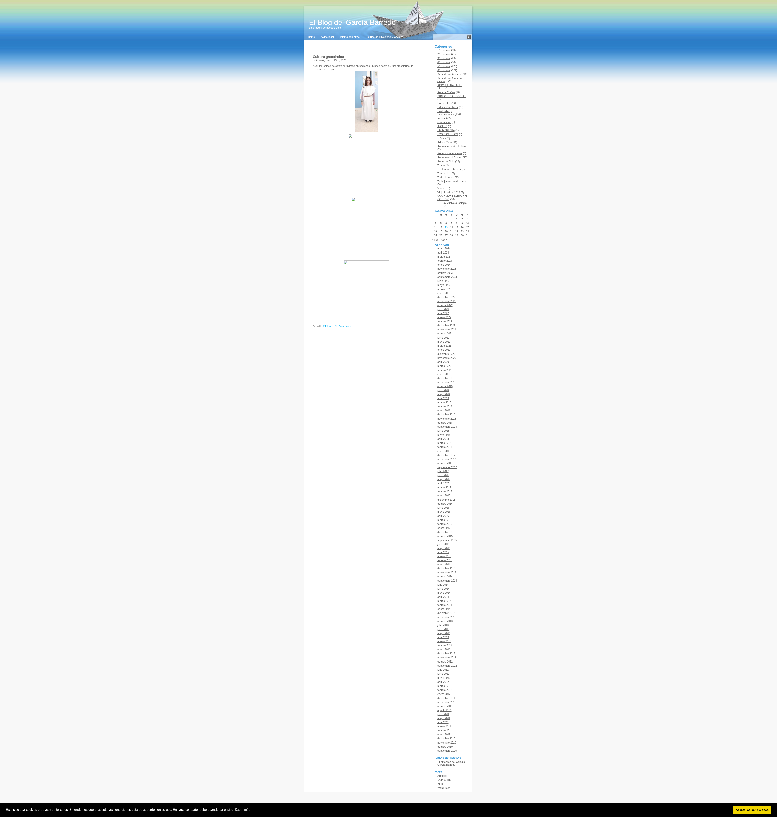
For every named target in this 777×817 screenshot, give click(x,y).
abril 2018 (443, 438)
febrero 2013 (444, 645)
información (444, 122)
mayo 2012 (443, 677)
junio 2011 (443, 714)
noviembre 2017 (446, 459)
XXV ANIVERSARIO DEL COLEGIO (452, 198)
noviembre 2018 (446, 418)
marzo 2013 (444, 641)
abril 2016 (443, 515)
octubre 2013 (445, 621)
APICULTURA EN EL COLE (449, 87)
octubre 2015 (445, 536)
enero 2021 (443, 349)
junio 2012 (443, 673)
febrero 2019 (444, 406)
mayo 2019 (443, 394)
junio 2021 (443, 337)
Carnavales (444, 103)
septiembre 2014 (447, 580)
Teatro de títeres (451, 169)
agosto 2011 (444, 710)
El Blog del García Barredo (352, 22)
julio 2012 (443, 669)
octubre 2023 (445, 272)
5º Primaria (443, 66)
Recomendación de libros (452, 146)
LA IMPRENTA (446, 130)
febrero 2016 (444, 523)
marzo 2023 (444, 289)
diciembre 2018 (446, 414)
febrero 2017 (444, 491)
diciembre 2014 (446, 568)
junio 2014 (443, 588)
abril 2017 (443, 483)
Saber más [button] (242, 809)
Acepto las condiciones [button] (752, 809)
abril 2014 (443, 596)
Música (441, 138)
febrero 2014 (444, 604)
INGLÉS (442, 126)
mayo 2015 (443, 548)
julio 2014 (443, 584)
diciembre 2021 (446, 325)
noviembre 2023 (446, 268)
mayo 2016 (443, 511)
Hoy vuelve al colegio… (455, 203)
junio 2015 (443, 544)
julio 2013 (443, 625)
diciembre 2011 (446, 698)
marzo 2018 (444, 442)
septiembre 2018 (447, 426)
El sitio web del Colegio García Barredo (451, 763)
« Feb (435, 239)
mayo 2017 (443, 479)
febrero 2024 (444, 260)
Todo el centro (445, 177)
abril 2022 (443, 313)
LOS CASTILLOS (447, 134)
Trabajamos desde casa (451, 181)
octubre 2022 (445, 305)
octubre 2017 (445, 463)
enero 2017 (443, 495)
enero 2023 (443, 293)
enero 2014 (443, 608)
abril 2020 (443, 361)
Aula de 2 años (446, 92)
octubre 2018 (445, 422)
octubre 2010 (445, 746)
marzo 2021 (444, 345)
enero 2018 (443, 451)
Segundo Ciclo (445, 161)
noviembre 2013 (446, 617)
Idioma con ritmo (350, 36)
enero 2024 (443, 264)
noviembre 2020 (446, 357)
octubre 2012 (445, 661)
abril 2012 (443, 681)
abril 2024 (443, 252)
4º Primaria (443, 62)
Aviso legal (327, 36)
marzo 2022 (444, 317)
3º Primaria (443, 58)
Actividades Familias (449, 74)
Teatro (441, 165)
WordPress (443, 787)
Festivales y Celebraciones (445, 113)
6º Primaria (328, 326)
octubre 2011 (444, 706)
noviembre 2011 (446, 702)
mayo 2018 (443, 434)
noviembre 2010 (446, 742)
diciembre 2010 (446, 738)
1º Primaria (443, 50)
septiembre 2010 (447, 750)
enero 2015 (443, 564)
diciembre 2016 (446, 499)
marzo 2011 (444, 726)
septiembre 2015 (447, 540)
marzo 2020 (444, 365)
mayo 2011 (443, 718)
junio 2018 (443, 430)
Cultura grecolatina (328, 57)
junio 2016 (443, 507)
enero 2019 (443, 410)
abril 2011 (443, 722)
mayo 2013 (443, 633)
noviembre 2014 (446, 572)
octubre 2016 (445, 503)
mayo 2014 (443, 592)
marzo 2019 (444, 402)
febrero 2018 (444, 446)
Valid (445, 779)
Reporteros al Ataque (449, 157)
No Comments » (343, 326)
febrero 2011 (444, 730)
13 (446, 227)
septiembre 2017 (447, 467)
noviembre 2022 (446, 301)
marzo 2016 (444, 519)
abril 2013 (443, 637)
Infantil (441, 118)
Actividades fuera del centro (449, 80)
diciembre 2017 (446, 455)
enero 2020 (443, 374)
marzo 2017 (444, 487)
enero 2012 (443, 694)
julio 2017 (443, 471)
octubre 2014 (445, 576)
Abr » (444, 239)
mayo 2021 (443, 341)
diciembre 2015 (446, 532)
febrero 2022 (444, 321)
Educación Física (447, 107)
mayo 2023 (443, 285)
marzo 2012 (444, 685)
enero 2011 (443, 734)
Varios (441, 188)
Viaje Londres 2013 (448, 192)
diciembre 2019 (446, 378)
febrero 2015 (444, 560)
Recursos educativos (449, 153)
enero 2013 (443, 649)
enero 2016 (443, 527)
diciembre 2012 (446, 653)
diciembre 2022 (446, 297)
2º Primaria (443, 54)
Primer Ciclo (444, 142)
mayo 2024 (443, 248)
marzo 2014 (444, 600)
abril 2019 (443, 398)
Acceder (442, 775)
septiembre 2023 (447, 276)
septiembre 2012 (447, 665)
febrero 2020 (444, 370)
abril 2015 (443, 552)
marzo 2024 (444, 256)
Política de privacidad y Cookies (384, 36)
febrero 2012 (444, 689)
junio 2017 (443, 475)
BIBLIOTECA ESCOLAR (451, 96)
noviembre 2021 (446, 329)
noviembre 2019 (446, 382)
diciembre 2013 (446, 613)
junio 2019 (443, 390)
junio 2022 (443, 309)
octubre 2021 (445, 333)
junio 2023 (443, 280)
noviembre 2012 (446, 657)
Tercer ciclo (444, 173)
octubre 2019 (445, 386)
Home (311, 36)
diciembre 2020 (446, 353)
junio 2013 (443, 629)
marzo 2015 (444, 556)
